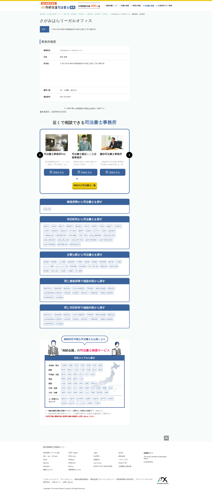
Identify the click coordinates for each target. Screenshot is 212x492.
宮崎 (92, 392)
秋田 (82, 365)
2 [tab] (80, 178)
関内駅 (54, 262)
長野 (75, 374)
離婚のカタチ (48, 470)
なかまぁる (97, 463)
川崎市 (54, 226)
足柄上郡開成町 (95, 235)
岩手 (76, 365)
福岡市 (95, 399)
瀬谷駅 (87, 262)
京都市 (110, 399)
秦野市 (81, 231)
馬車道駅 (73, 266)
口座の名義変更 (78, 288)
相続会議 (122, 456)
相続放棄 (58, 288)
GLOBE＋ (97, 456)
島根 (87, 388)
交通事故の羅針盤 (125, 466)
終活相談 (59, 297)
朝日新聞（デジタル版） (52, 453)
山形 (94, 365)
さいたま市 (81, 403)
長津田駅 (103, 262)
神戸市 (103, 399)
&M (44, 456)
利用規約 (80, 108)
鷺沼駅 (46, 271)
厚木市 (87, 226)
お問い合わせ (68, 482)
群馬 (100, 370)
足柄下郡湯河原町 (105, 240)
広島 (63, 388)
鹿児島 (99, 392)
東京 (63, 370)
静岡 (69, 379)
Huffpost (71, 460)
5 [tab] (89, 178)
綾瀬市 (88, 231)
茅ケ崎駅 (79, 271)
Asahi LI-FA (123, 463)
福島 (100, 365)
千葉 (82, 370)
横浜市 (46, 226)
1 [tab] (77, 178)
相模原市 (69, 226)
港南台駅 (104, 266)
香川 (92, 388)
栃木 (94, 370)
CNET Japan (72, 453)
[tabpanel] (57, 155)
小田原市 (118, 226)
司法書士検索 (149, 5)
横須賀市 (79, 226)
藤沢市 (61, 226)
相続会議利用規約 (81, 479)
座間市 (94, 226)
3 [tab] (83, 178)
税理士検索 (137, 5)
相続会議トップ (111, 5)
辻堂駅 (63, 271)
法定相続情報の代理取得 (53, 293)
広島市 (64, 403)
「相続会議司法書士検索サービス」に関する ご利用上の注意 (68, 411)
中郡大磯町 (73, 235)
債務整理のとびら (74, 470)
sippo (95, 453)
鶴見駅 (94, 262)
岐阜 (75, 379)
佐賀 (69, 392)
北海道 (64, 365)
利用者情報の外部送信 (124, 479)
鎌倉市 (109, 226)
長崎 (75, 392)
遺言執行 (84, 293)
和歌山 (93, 383)
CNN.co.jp (72, 456)
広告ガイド (56, 482)
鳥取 (81, 388)
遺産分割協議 (100, 288)
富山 (81, 374)
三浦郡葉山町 (49, 235)
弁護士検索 (125, 5)
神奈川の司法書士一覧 (85, 185)
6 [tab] (92, 178)
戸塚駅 (79, 262)
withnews (46, 466)
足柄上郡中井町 (77, 240)
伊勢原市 (55, 231)
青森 (71, 365)
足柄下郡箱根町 (91, 240)
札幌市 (88, 399)
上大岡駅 (62, 262)
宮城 (88, 365)
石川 (87, 374)
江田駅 (118, 262)
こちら (95, 413)
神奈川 (70, 370)
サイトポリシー (67, 479)
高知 (110, 388)
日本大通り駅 (93, 266)
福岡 (63, 392)
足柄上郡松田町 (49, 240)
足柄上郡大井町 (109, 235)
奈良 (81, 383)
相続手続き (48, 288)
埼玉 (76, 370)
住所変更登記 (49, 297)
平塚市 (102, 226)
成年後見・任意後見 (71, 293)
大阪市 (71, 399)
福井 (92, 374)
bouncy (70, 466)
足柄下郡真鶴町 (49, 244)
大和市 (46, 231)
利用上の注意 (89, 108)
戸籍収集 (90, 288)
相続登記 (67, 288)
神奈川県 (47, 209)
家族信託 (111, 288)
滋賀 (87, 383)
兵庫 (69, 383)
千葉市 (97, 403)
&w (49, 456)
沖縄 (106, 392)
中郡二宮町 (83, 235)
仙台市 (71, 403)
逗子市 (96, 231)
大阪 (63, 383)
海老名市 (64, 231)
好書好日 (96, 460)
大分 (87, 392)
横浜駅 (46, 262)
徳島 (98, 388)
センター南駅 (49, 266)
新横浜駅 (71, 262)
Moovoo (46, 463)
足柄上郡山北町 (63, 240)
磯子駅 (111, 262)
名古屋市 (80, 399)
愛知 (63, 379)
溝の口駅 (55, 271)
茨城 (88, 370)
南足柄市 (112, 231)
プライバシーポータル (144, 479)
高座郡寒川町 (61, 235)
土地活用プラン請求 (165, 5)
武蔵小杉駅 (114, 266)
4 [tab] (86, 178)
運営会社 (46, 482)
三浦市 (103, 231)
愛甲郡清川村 (75, 244)
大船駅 (70, 271)
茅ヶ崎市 (73, 231)
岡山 (69, 388)
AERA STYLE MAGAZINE (102, 466)
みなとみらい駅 (61, 266)
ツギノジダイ (123, 460)
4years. (121, 453)
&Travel (55, 456)
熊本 (81, 392)
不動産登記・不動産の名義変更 (101, 293)
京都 (75, 383)
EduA (45, 460)
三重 (81, 379)
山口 (75, 388)
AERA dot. (72, 463)
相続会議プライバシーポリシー (102, 479)
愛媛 (104, 388)
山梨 (69, 374)
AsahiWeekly (148, 462)
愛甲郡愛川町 (62, 244)
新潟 (63, 374)
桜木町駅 (82, 266)
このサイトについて (51, 479)
